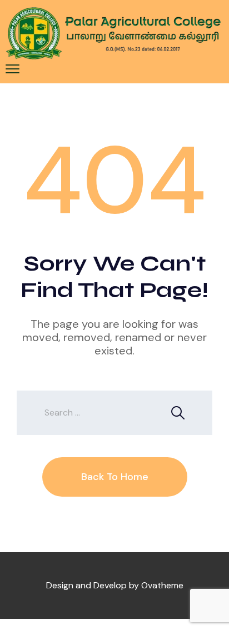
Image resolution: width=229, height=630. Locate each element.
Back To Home (114, 476)
